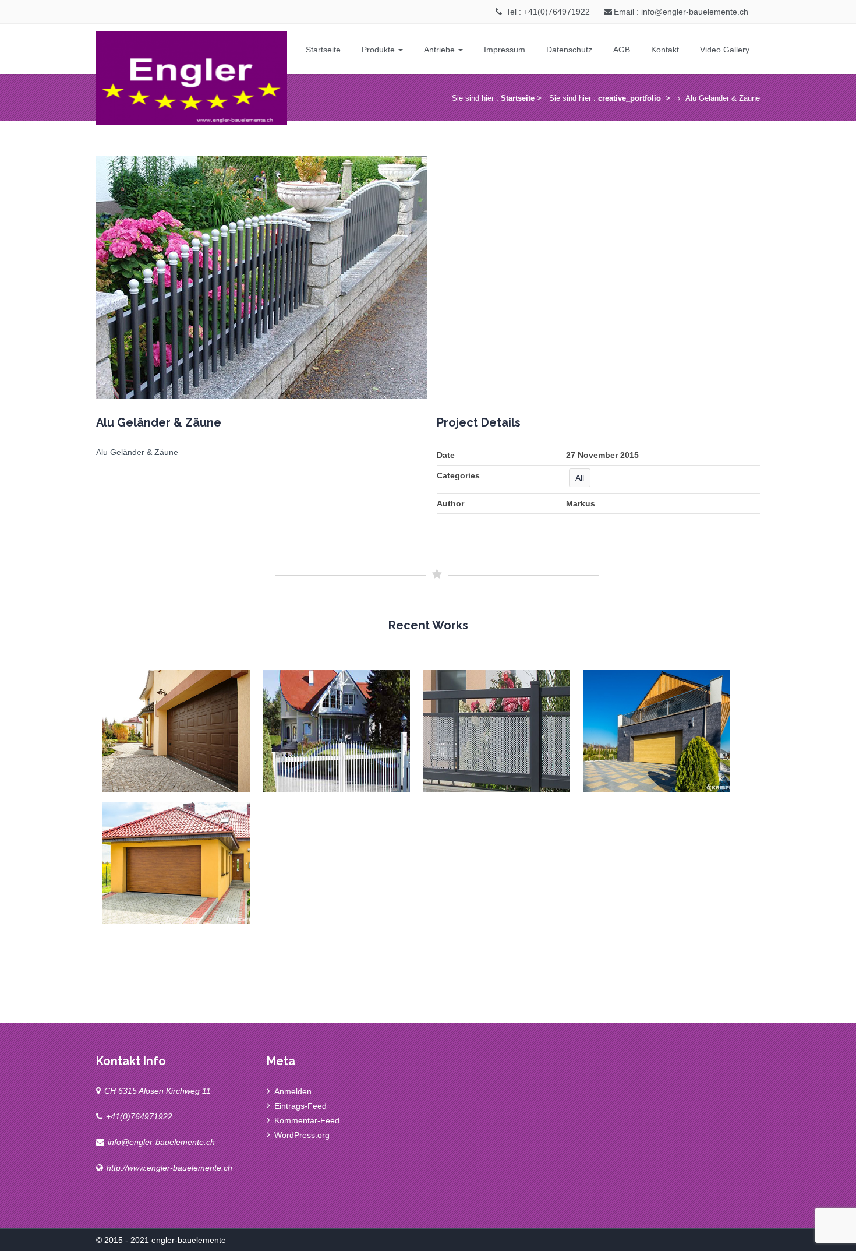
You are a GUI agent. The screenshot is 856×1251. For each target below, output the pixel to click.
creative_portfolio (629, 98)
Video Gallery (724, 49)
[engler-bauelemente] (191, 75)
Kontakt (665, 49)
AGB (621, 49)
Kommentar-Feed (306, 1120)
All (579, 477)
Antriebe (440, 49)
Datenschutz (569, 49)
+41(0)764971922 (139, 1116)
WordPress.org (302, 1135)
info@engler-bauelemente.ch (161, 1142)
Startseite (323, 49)
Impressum (504, 49)
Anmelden (293, 1091)
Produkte (379, 49)
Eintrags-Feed (300, 1106)
